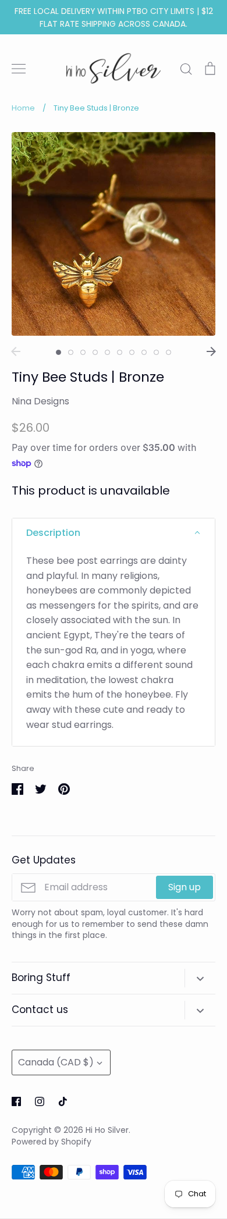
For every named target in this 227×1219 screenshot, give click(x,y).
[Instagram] (39, 1101)
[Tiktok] (63, 1101)
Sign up (184, 887)
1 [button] (58, 352)
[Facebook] (16, 1101)
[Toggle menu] (18, 68)
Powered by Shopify (51, 1141)
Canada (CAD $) (56, 1062)
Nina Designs (40, 401)
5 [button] (107, 352)
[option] (113, 234)
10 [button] (168, 352)
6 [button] (119, 352)
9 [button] (156, 352)
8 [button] (144, 352)
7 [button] (131, 352)
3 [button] (83, 352)
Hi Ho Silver (107, 1130)
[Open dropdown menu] (200, 978)
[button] (113, 533)
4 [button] (95, 352)
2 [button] (70, 352)
